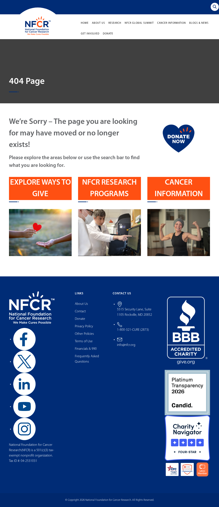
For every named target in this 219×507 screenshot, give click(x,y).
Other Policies (84, 334)
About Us (98, 23)
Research (114, 23)
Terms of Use (84, 341)
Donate (108, 34)
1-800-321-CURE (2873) (133, 330)
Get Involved (90, 34)
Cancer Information (171, 23)
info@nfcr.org (126, 345)
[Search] (214, 7)
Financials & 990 (86, 349)
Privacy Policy (84, 326)
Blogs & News (199, 23)
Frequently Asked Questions (87, 359)
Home (85, 23)
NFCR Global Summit (139, 23)
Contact (80, 311)
